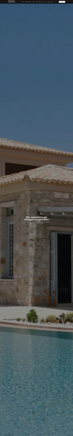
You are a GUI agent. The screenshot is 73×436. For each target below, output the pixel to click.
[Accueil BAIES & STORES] (12, 1)
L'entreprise (48, 1)
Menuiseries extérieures (28, 1)
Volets (33, 1)
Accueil (23, 1)
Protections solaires (38, 1)
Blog (52, 1)
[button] (62, 2)
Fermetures (44, 1)
